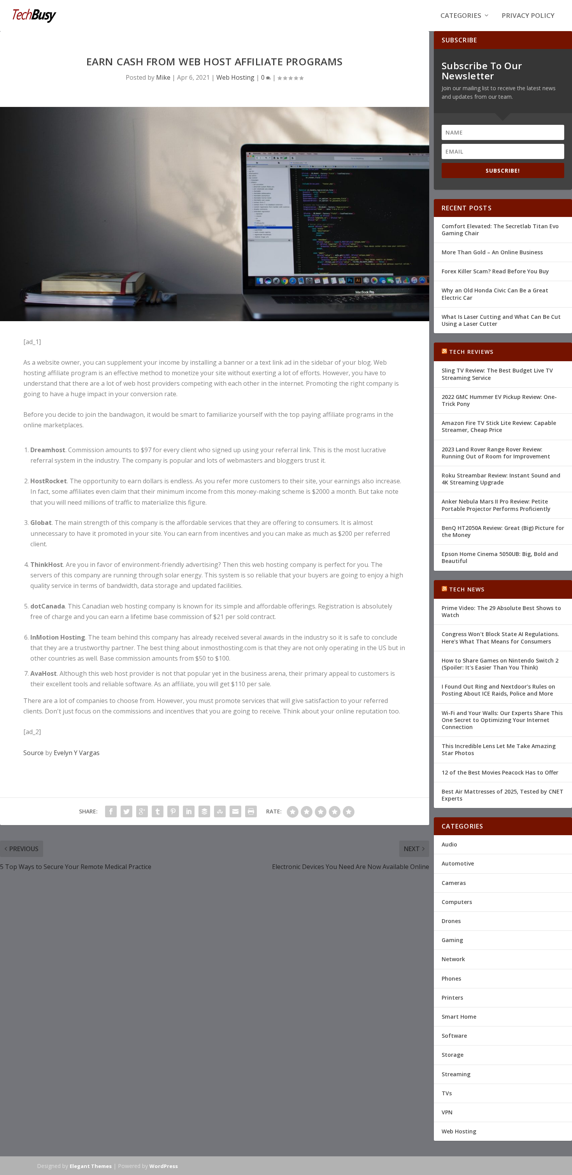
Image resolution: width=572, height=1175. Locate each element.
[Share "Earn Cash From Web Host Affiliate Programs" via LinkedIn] (189, 811)
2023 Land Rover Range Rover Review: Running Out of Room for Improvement (496, 453)
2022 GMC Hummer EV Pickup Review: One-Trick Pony (499, 400)
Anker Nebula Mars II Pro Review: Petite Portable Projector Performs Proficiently (496, 505)
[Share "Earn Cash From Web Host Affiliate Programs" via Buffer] (204, 811)
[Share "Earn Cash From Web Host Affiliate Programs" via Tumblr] (157, 811)
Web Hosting (235, 77)
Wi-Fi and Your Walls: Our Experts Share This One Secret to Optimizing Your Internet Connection (502, 720)
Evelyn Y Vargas (77, 752)
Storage (452, 1054)
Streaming (456, 1074)
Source (33, 752)
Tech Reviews (471, 351)
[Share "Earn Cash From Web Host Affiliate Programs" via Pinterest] (173, 811)
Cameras (454, 882)
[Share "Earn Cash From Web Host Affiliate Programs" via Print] (251, 811)
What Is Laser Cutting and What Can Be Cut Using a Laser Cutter (501, 320)
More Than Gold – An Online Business (492, 252)
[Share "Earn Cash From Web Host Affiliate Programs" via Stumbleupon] (220, 811)
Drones (451, 921)
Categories (460, 16)
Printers (452, 997)
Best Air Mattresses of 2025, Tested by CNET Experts (502, 795)
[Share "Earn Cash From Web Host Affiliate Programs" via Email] (235, 811)
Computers (457, 902)
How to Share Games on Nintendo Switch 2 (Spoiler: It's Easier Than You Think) (500, 664)
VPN (447, 1112)
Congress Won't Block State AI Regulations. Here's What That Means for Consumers (500, 637)
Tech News (467, 589)
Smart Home (459, 1016)
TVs (447, 1093)
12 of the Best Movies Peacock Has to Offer (500, 772)
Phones (451, 978)
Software (454, 1035)
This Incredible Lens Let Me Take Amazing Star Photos (499, 749)
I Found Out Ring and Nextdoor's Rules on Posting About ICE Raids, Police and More (498, 690)
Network (453, 959)
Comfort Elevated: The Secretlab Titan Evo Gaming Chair (500, 229)
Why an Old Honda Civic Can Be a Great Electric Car (495, 294)
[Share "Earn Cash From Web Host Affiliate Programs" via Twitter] (126, 811)
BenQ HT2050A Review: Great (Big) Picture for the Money (503, 531)
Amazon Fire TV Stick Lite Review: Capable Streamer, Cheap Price (499, 426)
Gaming (452, 940)
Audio (449, 844)
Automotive (458, 863)
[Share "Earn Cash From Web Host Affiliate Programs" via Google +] (142, 811)
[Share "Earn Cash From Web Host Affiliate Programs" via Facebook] (111, 811)
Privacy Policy (528, 16)
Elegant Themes (91, 1166)
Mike (163, 77)
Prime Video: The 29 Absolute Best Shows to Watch (501, 611)
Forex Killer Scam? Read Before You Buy (495, 271)
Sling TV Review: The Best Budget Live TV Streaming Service (497, 374)
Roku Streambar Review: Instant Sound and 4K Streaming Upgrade (501, 479)
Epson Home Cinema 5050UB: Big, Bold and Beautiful (500, 557)
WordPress (163, 1166)
